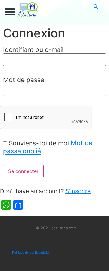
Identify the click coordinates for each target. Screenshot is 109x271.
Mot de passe (23, 80)
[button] (10, 12)
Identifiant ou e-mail (33, 49)
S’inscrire (78, 191)
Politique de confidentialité (30, 252)
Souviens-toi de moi (39, 143)
